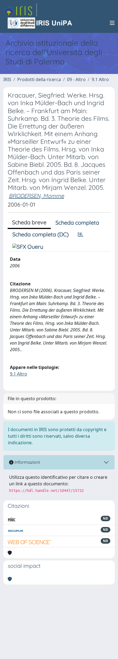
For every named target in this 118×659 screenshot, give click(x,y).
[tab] (80, 234)
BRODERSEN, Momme (36, 195)
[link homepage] (20, 9)
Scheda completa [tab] (77, 222)
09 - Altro (76, 79)
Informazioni (26, 462)
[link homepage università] (40, 23)
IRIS (7, 79)
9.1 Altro (100, 79)
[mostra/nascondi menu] (112, 23)
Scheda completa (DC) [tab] (40, 234)
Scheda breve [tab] (29, 222)
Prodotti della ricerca (39, 79)
